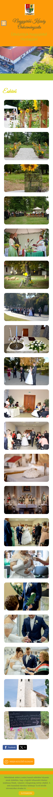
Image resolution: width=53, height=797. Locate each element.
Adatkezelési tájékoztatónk (37, 788)
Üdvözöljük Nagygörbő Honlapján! (29, 30)
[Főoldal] (29, 9)
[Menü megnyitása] (3, 23)
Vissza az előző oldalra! (21, 761)
